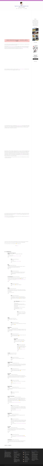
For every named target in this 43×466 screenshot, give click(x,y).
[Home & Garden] (36, 37)
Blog (20, 8)
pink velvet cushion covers (24, 47)
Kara (8, 264)
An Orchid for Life (18, 261)
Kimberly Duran (10, 327)
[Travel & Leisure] (33, 40)
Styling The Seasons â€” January (16, 402)
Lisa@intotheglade (10, 362)
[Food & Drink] (36, 34)
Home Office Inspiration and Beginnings (20, 423)
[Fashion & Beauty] (33, 34)
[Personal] (36, 40)
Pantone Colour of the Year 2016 (11, 46)
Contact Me (25, 8)
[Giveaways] (33, 37)
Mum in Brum (9, 373)
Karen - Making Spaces (17, 301)
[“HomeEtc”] (17, 245)
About (19, 8)
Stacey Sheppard (10, 413)
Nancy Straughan (10, 386)
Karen (32, 457)
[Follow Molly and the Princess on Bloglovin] (35, 52)
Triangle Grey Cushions (19, 125)
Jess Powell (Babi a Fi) (10, 276)
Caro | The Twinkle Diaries (11, 396)
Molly (11, 259)
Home (16, 8)
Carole (8, 317)
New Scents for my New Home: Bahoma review (27, 455)
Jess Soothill (9, 426)
